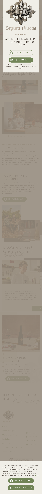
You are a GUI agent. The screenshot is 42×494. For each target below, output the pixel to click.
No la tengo (22, 53)
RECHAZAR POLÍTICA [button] (23, 488)
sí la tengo (21, 60)
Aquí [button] (37, 475)
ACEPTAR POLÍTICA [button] (23, 481)
